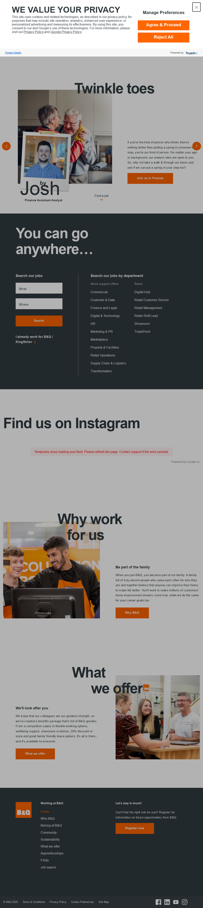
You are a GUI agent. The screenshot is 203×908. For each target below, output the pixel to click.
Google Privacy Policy (66, 32)
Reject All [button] (163, 37)
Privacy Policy (34, 32)
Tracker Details (13, 52)
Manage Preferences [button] (164, 13)
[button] (196, 7)
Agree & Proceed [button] (163, 25)
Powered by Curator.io (185, 461)
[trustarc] (191, 52)
